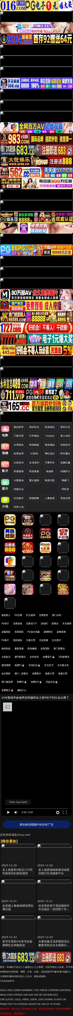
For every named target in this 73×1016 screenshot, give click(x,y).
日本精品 (34, 435)
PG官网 (18, 615)
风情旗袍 (19, 471)
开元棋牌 (30, 615)
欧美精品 (50, 427)
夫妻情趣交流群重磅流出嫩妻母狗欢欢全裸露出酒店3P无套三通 (54, 944)
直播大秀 (62, 673)
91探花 (34, 453)
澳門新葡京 (20, 656)
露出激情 (34, 480)
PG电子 (5, 623)
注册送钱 (17, 623)
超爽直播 (61, 631)
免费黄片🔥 (7, 690)
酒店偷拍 (17, 640)
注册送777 (31, 623)
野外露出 (65, 453)
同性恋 (65, 489)
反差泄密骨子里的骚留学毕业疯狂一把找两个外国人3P (54, 909)
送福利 (44, 623)
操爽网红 (48, 631)
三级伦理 (19, 435)
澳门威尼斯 (7, 681)
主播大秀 (30, 640)
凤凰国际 (19, 631)
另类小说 (19, 506)
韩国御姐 (34, 444)
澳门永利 (56, 615)
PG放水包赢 (34, 631)
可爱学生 (50, 462)
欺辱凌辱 (19, 453)
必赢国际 (6, 631)
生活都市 (19, 498)
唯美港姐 (50, 444)
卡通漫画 (19, 480)
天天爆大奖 (63, 665)
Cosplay (49, 435)
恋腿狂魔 (65, 462)
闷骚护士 (65, 471)
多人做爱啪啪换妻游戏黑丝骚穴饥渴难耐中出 (54, 871)
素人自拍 (65, 435)
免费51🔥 (20, 665)
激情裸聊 (6, 665)
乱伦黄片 (56, 640)
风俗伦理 (65, 498)
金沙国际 (6, 673)
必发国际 (45, 648)
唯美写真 (50, 480)
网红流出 (50, 453)
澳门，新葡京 (21, 673)
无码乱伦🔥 (34, 665)
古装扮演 (19, 462)
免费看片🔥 (49, 656)
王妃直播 (43, 640)
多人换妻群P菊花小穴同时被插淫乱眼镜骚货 (17, 871)
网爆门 (65, 480)
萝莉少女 (65, 427)
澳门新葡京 (59, 648)
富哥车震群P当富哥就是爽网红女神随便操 (17, 943)
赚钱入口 (22, 690)
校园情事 (34, 498)
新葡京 (55, 623)
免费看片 (36, 673)
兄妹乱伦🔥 (52, 681)
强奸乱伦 (34, 427)
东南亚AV (65, 444)
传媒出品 (19, 489)
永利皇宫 (34, 656)
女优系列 (34, 462)
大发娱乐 (6, 656)
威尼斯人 (6, 615)
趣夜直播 (19, 648)
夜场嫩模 (32, 648)
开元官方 (49, 665)
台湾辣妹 (19, 444)
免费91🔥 (22, 681)
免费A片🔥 (36, 681)
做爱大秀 (49, 673)
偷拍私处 (6, 648)
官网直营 (43, 615)
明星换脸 (34, 471)
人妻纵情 (50, 498)
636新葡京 (64, 656)
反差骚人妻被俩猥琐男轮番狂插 (18, 907)
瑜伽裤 (49, 471)
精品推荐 (19, 427)
